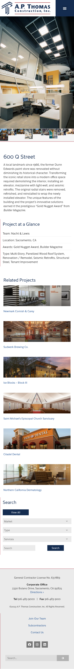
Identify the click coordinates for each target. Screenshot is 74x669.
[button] (65, 8)
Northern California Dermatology (22, 490)
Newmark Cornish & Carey (18, 311)
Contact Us (37, 632)
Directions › (37, 592)
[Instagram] (37, 644)
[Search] (63, 658)
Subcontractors (37, 625)
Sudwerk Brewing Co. (15, 347)
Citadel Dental (11, 454)
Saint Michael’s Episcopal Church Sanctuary (28, 418)
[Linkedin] (45, 644)
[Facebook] (30, 644)
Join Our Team (37, 618)
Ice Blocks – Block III (15, 382)
